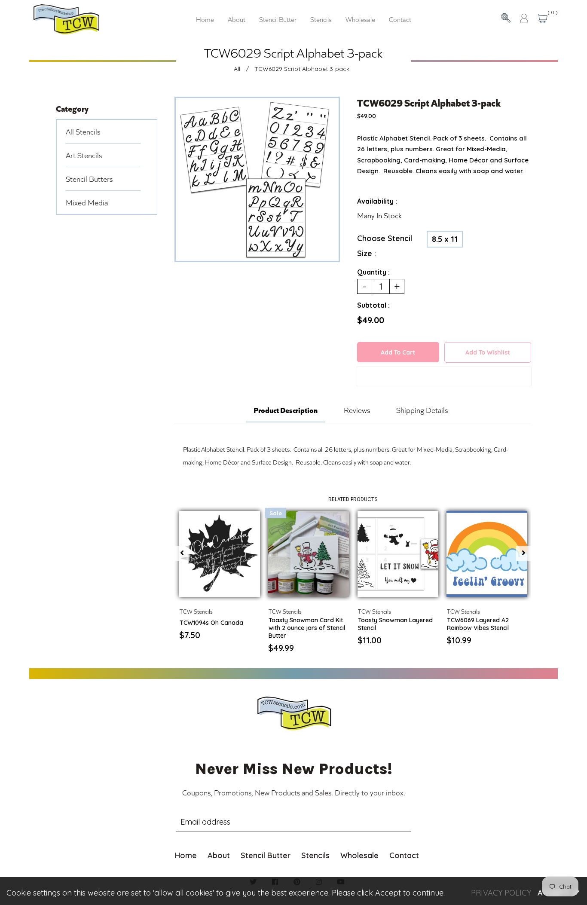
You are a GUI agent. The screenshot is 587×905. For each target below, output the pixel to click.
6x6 (227, 588)
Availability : (377, 201)
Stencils (315, 855)
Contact (404, 855)
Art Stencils (84, 155)
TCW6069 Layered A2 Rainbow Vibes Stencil (478, 624)
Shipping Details (422, 410)
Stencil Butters (89, 179)
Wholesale (359, 855)
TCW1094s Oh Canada (211, 623)
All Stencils (83, 131)
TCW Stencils (196, 611)
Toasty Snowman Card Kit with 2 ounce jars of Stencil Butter (307, 627)
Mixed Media (87, 202)
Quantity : (373, 272)
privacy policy (501, 893)
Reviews (357, 410)
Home (186, 855)
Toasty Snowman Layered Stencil (395, 624)
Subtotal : (373, 305)
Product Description (286, 409)
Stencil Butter (265, 855)
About (219, 855)
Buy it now (444, 378)
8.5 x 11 (445, 239)
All (237, 69)
